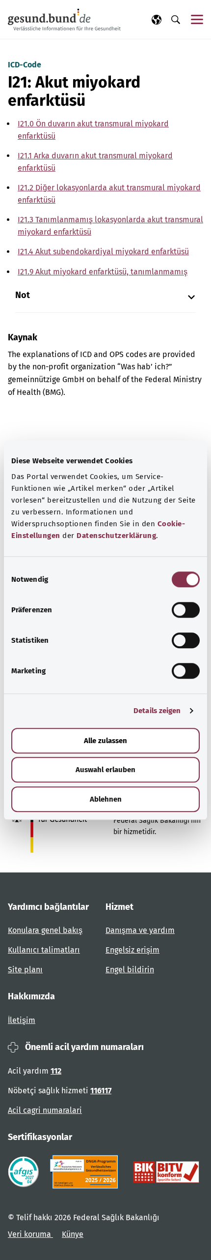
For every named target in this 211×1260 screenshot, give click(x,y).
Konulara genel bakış (45, 930)
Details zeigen (157, 710)
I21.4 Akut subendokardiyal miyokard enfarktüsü (103, 251)
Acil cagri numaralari (45, 1110)
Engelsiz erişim (132, 950)
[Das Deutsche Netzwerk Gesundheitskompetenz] (86, 1172)
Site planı (25, 969)
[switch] (186, 610)
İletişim (21, 1020)
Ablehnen (106, 799)
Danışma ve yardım (140, 930)
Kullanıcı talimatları (44, 950)
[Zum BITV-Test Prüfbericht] (166, 1172)
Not (22, 295)
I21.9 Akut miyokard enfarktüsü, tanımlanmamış (102, 271)
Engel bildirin (130, 969)
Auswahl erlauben (105, 769)
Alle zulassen (105, 740)
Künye (72, 1234)
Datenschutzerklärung (116, 535)
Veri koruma (30, 1234)
